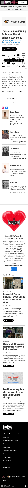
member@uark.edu (9, 9)
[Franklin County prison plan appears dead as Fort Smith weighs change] (13, 378)
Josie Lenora (14, 149)
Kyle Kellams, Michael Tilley (9, 401)
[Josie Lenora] (5, 151)
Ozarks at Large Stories (8, 291)
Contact (5, 444)
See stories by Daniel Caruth (16, 124)
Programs (5, 454)
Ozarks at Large (18, 21)
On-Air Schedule (7, 457)
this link (5, 8)
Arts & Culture (6, 341)
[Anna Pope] (5, 184)
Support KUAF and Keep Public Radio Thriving (14, 237)
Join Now (14, 269)
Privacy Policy (6, 467)
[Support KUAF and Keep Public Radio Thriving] (14, 220)
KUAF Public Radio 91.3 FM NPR (10, 440)
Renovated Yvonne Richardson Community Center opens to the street (14, 298)
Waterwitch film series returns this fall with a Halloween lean (13, 347)
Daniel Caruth (6, 41)
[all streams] (26, 486)
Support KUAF (6, 447)
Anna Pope (17, 42)
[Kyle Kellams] (5, 134)
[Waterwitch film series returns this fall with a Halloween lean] (13, 332)
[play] (2, 486)
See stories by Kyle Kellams (18, 142)
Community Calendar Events (10, 450)
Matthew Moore (10, 42)
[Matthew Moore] (5, 168)
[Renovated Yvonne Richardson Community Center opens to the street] (13, 283)
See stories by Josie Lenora (18, 158)
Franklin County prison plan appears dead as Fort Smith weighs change (13, 393)
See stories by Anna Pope (17, 192)
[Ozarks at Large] (6, 21)
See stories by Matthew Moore (17, 174)
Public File (5, 464)
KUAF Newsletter (7, 460)
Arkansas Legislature (12, 98)
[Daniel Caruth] (5, 114)
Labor (20, 91)
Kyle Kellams (14, 41)
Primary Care (10, 95)
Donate (23, 2)
